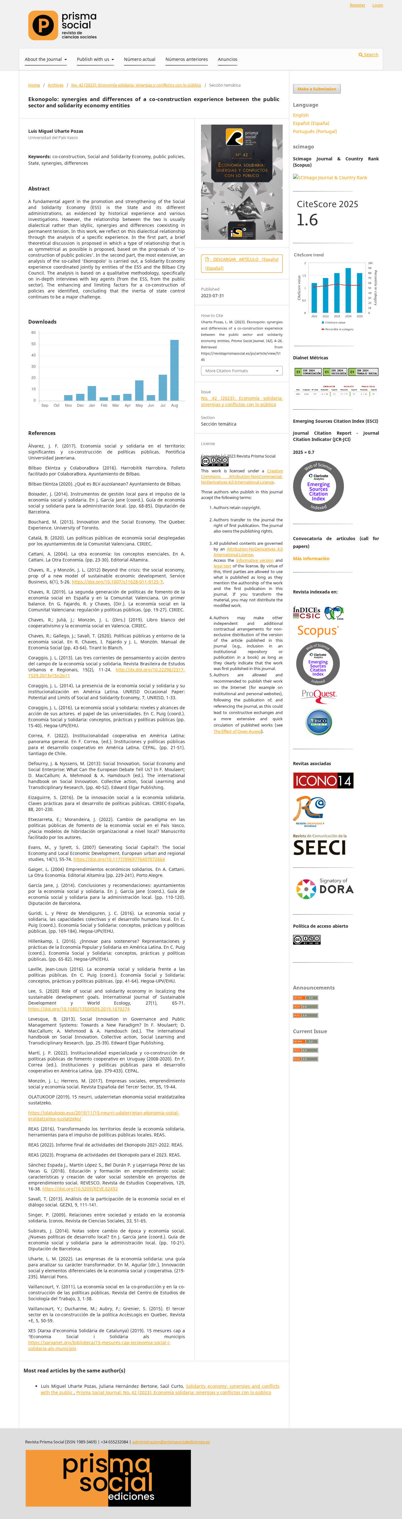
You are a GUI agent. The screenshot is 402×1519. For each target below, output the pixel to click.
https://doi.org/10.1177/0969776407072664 (119, 859)
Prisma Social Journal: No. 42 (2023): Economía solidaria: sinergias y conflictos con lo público (173, 1392)
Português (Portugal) (315, 131)
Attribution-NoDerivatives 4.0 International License (248, 551)
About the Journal (44, 59)
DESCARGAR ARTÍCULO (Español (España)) (241, 263)
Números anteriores (187, 59)
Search (370, 54)
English (301, 115)
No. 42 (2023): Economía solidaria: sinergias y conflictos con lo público (136, 85)
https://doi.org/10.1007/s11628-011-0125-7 (117, 582)
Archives (55, 85)
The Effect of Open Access (237, 731)
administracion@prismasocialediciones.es (171, 1442)
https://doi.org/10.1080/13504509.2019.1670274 (79, 1009)
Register (357, 5)
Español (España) (311, 123)
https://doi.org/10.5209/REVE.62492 (80, 1189)
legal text (222, 566)
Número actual (139, 59)
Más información (311, 558)
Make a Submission (316, 89)
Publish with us (94, 59)
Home (34, 85)
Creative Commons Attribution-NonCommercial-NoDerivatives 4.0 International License (242, 476)
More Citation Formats (226, 370)
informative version (255, 560)
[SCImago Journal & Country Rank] (330, 177)
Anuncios (227, 59)
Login (377, 5)
